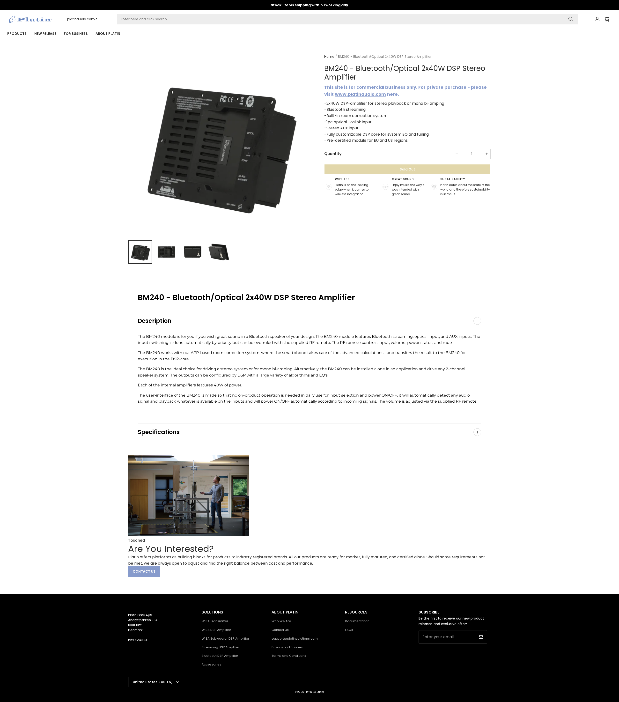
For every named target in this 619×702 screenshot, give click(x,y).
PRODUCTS (17, 33)
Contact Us (280, 630)
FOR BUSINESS (76, 33)
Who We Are (281, 621)
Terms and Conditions (289, 655)
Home (329, 56)
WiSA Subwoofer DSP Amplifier (225, 638)
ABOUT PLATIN (108, 33)
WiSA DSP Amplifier (216, 630)
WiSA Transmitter (215, 621)
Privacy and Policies (287, 647)
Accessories (211, 664)
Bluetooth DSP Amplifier (220, 655)
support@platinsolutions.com (295, 638)
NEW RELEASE (45, 33)
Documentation (357, 621)
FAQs (349, 630)
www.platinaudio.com (360, 94)
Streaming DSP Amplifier (221, 647)
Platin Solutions (314, 692)
